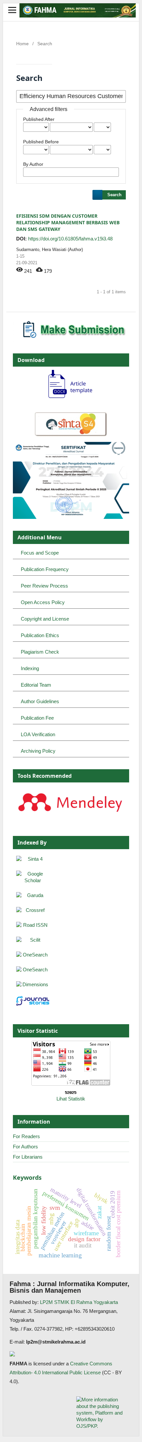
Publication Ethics (40, 635)
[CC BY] (101, 1372)
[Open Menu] (12, 10)
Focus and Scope (40, 553)
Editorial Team (36, 685)
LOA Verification (38, 734)
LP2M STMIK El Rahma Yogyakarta (79, 1302)
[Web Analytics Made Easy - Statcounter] (71, 1092)
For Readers (26, 1136)
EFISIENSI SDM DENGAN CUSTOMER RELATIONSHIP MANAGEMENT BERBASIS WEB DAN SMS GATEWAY (68, 222)
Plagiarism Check (40, 652)
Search (114, 194)
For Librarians (28, 1157)
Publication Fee (37, 718)
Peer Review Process (44, 586)
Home (22, 43)
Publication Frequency (45, 569)
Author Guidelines (40, 701)
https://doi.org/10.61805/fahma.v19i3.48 (70, 238)
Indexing (30, 668)
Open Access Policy (43, 602)
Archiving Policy (38, 751)
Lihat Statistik (70, 1098)
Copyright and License (45, 619)
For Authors (25, 1146)
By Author (33, 164)
